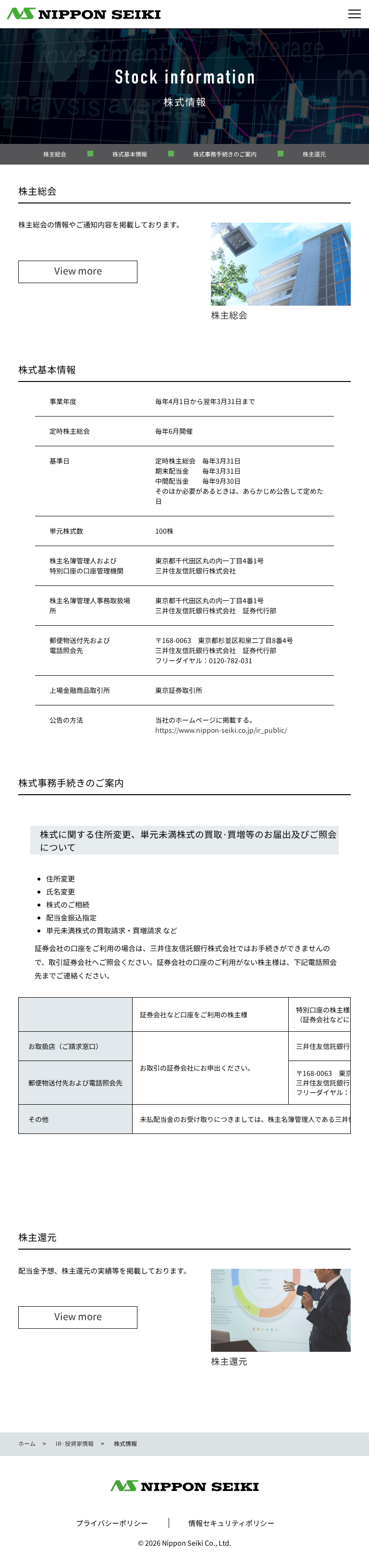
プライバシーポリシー (112, 1523)
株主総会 (54, 153)
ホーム (27, 1443)
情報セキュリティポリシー (231, 1523)
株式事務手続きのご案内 (225, 153)
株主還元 (314, 153)
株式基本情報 (129, 153)
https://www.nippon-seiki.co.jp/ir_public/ (221, 730)
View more (78, 270)
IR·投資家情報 (75, 1443)
